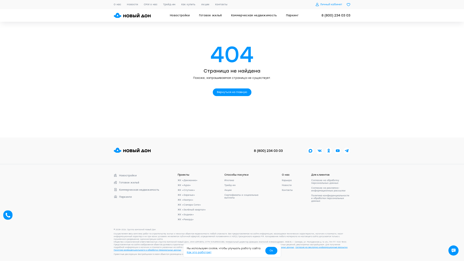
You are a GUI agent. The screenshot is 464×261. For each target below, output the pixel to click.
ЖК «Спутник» (186, 190)
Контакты (221, 4)
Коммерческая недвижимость (254, 15)
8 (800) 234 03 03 (336, 15)
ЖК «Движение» (188, 180)
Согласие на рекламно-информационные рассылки (328, 189)
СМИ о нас (150, 4)
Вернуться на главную (232, 92)
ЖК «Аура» (184, 185)
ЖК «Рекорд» (186, 219)
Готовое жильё (210, 15)
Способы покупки (236, 174)
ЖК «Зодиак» (186, 214)
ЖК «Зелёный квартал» (192, 209)
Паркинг (292, 15)
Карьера (287, 180)
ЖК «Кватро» (185, 200)
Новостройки (180, 15)
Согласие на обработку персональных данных (325, 181)
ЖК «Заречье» (186, 195)
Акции (205, 4)
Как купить (188, 4)
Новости (132, 4)
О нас (117, 4)
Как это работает (199, 252)
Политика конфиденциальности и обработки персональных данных (330, 198)
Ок (271, 250)
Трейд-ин (169, 4)
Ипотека (229, 180)
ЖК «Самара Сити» (189, 205)
